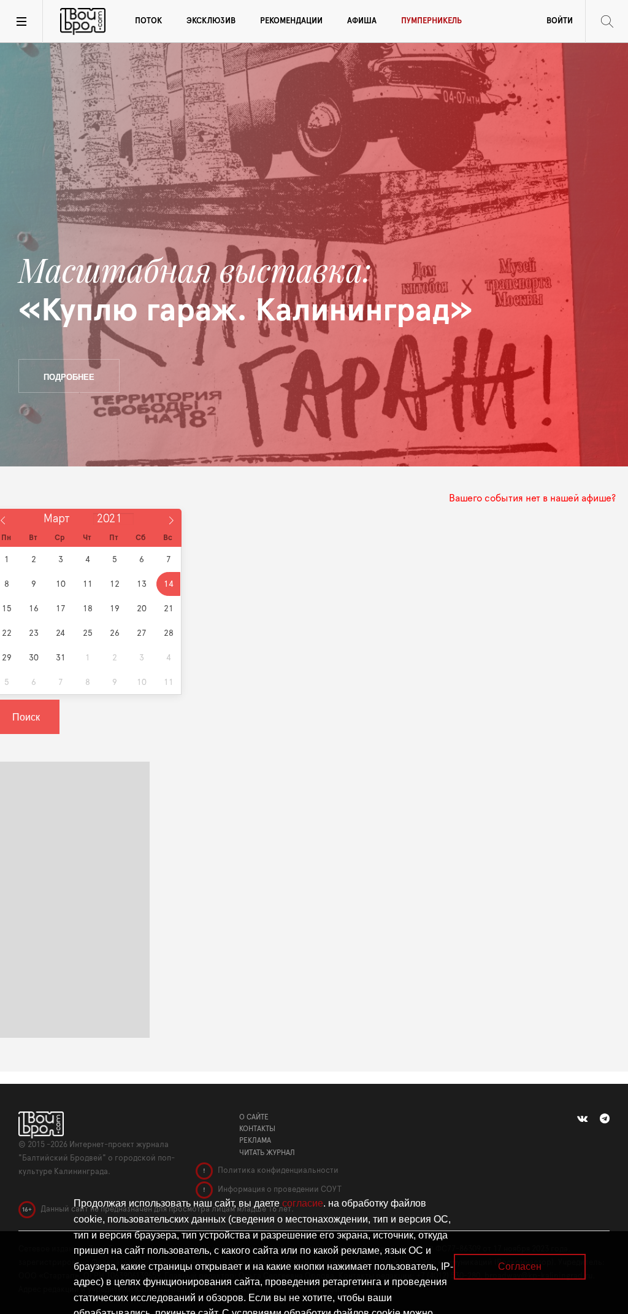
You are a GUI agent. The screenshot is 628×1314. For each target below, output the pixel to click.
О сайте (254, 1117)
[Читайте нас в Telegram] (605, 1119)
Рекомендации (291, 21)
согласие (302, 1203)
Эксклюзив (211, 21)
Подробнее (69, 376)
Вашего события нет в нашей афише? (532, 498)
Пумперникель (431, 21)
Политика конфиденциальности (277, 1171)
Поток (148, 21)
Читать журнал (267, 1152)
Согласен (520, 1266)
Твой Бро (82, 21)
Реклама (255, 1140)
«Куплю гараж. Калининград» (245, 290)
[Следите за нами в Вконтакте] (582, 1119)
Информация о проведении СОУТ (279, 1190)
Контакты (257, 1128)
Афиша (362, 21)
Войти (559, 21)
